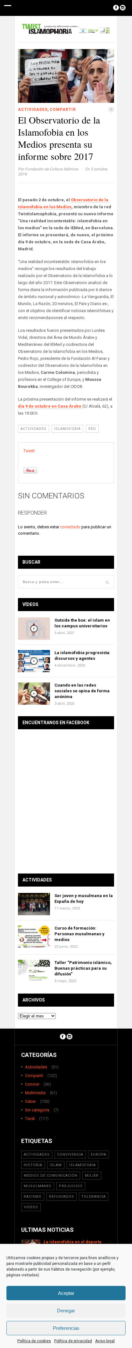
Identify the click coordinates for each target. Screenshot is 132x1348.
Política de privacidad (73, 1341)
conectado (70, 526)
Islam (56, 1165)
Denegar (66, 1310)
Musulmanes (38, 1186)
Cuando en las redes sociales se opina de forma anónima (82, 691)
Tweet (29, 450)
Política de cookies (34, 1341)
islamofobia (67, 429)
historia (33, 1165)
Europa (98, 1154)
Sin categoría (37, 1110)
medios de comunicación (51, 1175)
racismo (33, 1197)
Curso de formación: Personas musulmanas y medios (79, 934)
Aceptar (66, 1293)
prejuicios (71, 1186)
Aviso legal (105, 1341)
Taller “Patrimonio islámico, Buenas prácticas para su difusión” (83, 968)
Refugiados (61, 1197)
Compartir (63, 109)
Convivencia (70, 1154)
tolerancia (93, 1197)
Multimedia (35, 1092)
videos (31, 1207)
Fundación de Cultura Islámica (51, 169)
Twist (30, 1118)
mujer (92, 1175)
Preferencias (66, 1328)
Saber (30, 1101)
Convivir (32, 1084)
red (92, 429)
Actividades (33, 109)
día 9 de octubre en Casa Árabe (49, 406)
